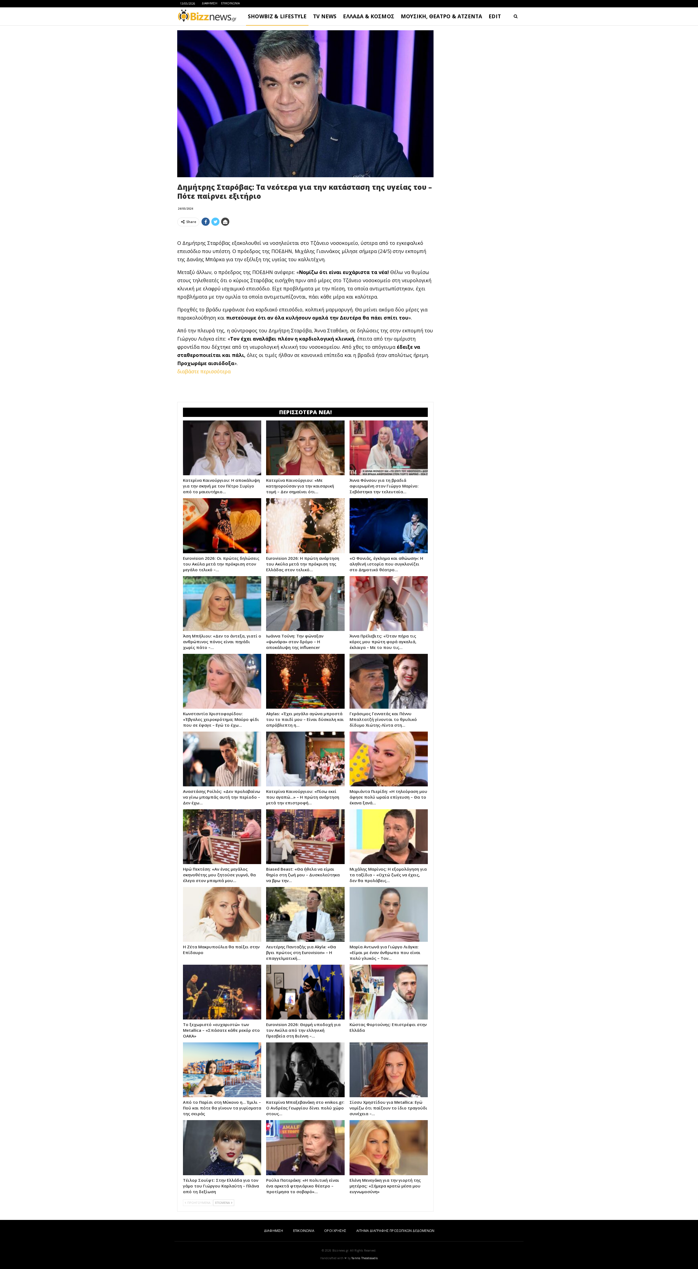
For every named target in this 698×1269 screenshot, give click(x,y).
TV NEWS (324, 16)
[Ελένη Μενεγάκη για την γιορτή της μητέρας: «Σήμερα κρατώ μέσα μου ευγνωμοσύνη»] (389, 1147)
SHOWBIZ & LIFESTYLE (277, 16)
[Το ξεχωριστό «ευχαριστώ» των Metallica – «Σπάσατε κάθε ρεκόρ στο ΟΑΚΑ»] (222, 992)
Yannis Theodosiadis (364, 1258)
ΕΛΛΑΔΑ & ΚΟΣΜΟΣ (368, 16)
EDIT (495, 16)
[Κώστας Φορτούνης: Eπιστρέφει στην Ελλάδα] (389, 992)
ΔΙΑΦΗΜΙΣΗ (209, 3)
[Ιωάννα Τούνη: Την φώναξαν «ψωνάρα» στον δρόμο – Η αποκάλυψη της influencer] (305, 603)
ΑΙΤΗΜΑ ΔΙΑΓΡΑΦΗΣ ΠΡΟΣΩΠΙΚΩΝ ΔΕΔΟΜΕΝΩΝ (395, 1230)
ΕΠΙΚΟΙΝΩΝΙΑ (230, 3)
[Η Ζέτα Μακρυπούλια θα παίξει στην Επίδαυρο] (222, 914)
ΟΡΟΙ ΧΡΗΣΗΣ (335, 1230)
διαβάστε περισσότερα (204, 371)
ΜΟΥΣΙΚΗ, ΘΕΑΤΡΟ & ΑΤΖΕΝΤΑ (441, 16)
